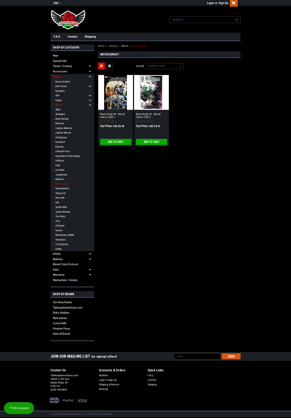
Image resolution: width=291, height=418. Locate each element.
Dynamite (60, 90)
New (55, 55)
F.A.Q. (57, 36)
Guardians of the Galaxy (67, 155)
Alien (57, 109)
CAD (56, 3)
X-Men (58, 248)
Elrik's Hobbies (61, 313)
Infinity (57, 254)
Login (210, 3)
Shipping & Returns (109, 384)
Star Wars (60, 216)
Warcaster (59, 275)
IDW (57, 95)
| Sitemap (107, 414)
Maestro (59, 179)
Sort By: (140, 65)
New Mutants (62, 188)
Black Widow (62, 118)
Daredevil (60, 141)
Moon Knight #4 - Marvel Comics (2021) (112, 115)
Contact (73, 36)
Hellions (59, 160)
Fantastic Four (62, 151)
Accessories (60, 71)
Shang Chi (60, 193)
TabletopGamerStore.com (67, 307)
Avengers (60, 114)
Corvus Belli (59, 323)
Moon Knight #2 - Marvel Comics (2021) (148, 115)
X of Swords (61, 244)
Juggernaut (61, 174)
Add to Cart (116, 141)
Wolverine (60, 239)
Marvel (58, 104)
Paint (56, 269)
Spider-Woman (62, 211)
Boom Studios (62, 81)
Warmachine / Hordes (65, 280)
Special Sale (60, 61)
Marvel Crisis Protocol (65, 264)
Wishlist (103, 375)
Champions (61, 137)
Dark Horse (61, 86)
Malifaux (58, 259)
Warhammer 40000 (64, 234)
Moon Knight (61, 183)
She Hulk (60, 197)
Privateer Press (61, 328)
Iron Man (59, 169)
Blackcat (59, 123)
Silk (57, 202)
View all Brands (61, 334)
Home (101, 46)
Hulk (57, 165)
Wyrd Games (60, 318)
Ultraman (60, 225)
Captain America (63, 128)
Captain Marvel (63, 132)
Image (58, 100)
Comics (57, 76)
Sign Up (223, 3)
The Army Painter (62, 302)
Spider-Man (61, 207)
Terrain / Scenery (62, 66)
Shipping (90, 36)
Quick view (115, 106)
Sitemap (103, 389)
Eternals (59, 146)
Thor (57, 221)
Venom (58, 230)
